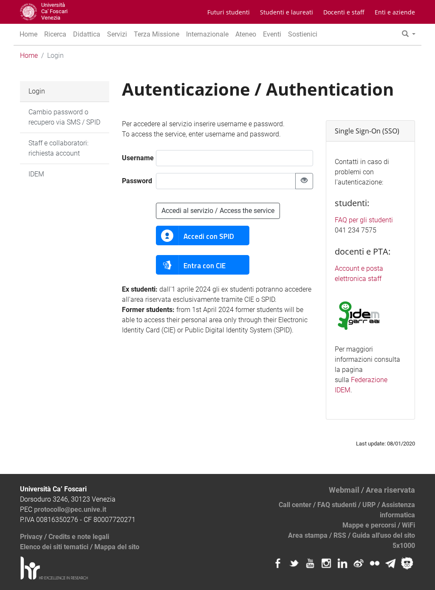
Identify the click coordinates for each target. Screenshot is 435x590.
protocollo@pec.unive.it (70, 509)
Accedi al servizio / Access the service (217, 211)
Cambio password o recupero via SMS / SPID (64, 117)
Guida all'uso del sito (383, 535)
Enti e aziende (395, 12)
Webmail (344, 489)
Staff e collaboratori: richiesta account (58, 148)
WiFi (408, 525)
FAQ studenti (336, 505)
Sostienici (302, 34)
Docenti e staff (343, 12)
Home (28, 34)
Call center (295, 505)
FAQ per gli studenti (364, 220)
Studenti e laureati (286, 12)
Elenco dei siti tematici (54, 547)
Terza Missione (156, 34)
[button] (408, 34)
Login (36, 91)
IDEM (36, 174)
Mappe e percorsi (369, 525)
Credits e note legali (78, 537)
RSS (339, 535)
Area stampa (308, 535)
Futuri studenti (228, 12)
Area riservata (390, 489)
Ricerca (55, 34)
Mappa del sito (116, 547)
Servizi (117, 34)
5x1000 (404, 546)
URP (369, 505)
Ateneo (245, 34)
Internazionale (207, 34)
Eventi (272, 34)
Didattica (86, 34)
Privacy (31, 537)
